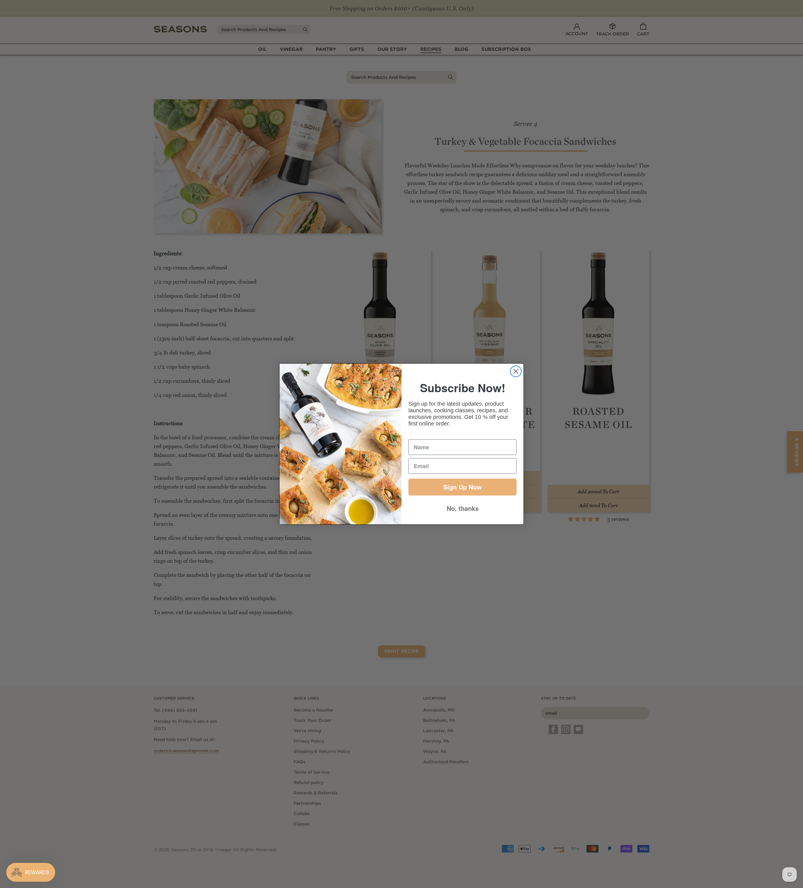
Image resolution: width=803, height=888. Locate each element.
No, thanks (463, 508)
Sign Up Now (462, 486)
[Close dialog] (515, 371)
